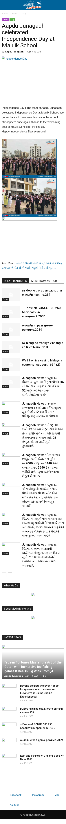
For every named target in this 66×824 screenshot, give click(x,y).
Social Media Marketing (17, 608)
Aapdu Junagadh (14, 51)
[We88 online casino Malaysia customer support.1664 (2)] (11, 364)
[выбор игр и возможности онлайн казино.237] (11, 294)
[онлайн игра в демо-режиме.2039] (11, 329)
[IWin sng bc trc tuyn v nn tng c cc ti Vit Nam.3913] (11, 347)
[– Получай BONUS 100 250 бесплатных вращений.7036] (11, 312)
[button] (61, 5)
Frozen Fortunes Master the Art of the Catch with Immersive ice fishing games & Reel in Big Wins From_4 (33, 666)
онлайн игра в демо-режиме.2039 (41, 740)
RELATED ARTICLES (15, 280)
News (15, 13)
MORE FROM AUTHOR (44, 280)
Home (5, 13)
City (24, 13)
